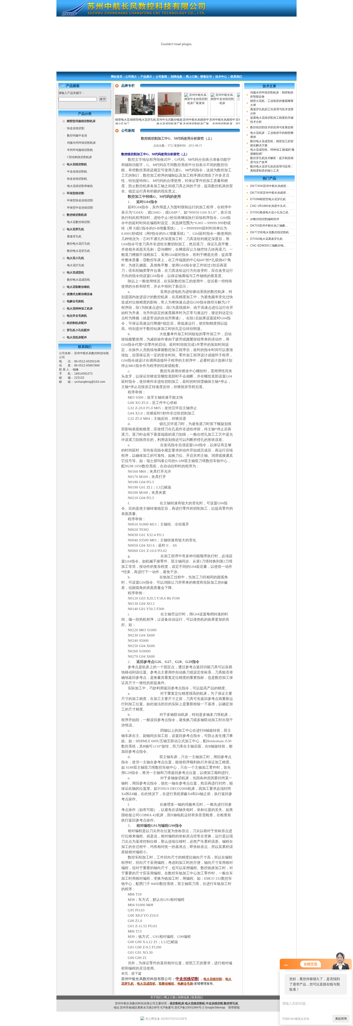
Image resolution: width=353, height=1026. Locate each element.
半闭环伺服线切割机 (80, 150)
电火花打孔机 (75, 265)
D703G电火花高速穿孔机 (266, 239)
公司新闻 (161, 76)
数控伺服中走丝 (77, 135)
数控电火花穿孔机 (78, 251)
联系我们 (236, 76)
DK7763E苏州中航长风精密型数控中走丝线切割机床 (284, 192)
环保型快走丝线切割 (80, 200)
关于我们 (156, 997)
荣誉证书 (206, 76)
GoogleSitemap (215, 1007)
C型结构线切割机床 (79, 157)
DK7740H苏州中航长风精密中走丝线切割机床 (279, 186)
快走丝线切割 (75, 128)
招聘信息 (176, 76)
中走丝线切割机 (77, 171)
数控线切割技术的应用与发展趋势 (271, 127)
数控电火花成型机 (78, 279)
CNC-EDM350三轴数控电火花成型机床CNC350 (281, 245)
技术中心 (221, 76)
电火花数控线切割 (78, 222)
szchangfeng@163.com (89, 381)
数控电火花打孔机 (78, 243)
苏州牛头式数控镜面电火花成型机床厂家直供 (156, 124)
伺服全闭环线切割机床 (81, 142)
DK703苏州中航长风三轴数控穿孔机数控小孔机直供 (283, 225)
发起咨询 (341, 1018)
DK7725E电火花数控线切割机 (269, 232)
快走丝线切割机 (77, 178)
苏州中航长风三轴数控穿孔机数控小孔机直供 (235, 124)
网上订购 (191, 76)
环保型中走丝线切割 (80, 207)
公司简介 (131, 76)
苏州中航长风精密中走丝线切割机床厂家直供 (182, 124)
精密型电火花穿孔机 (129, 119)
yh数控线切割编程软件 (264, 219)
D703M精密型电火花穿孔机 (268, 199)
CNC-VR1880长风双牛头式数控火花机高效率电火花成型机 (288, 206)
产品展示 (146, 76)
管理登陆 (234, 1007)
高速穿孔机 (74, 236)
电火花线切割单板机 (80, 186)
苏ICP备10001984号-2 (189, 1007)
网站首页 (116, 76)
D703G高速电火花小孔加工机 (269, 212)
